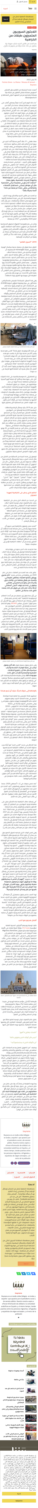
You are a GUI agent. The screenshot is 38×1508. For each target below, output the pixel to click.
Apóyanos (19, 1501)
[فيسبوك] (33, 1273)
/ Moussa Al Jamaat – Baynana (28, 83)
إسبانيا (31, 1172)
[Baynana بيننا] (30, 8)
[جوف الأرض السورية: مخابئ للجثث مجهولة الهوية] (30, 1427)
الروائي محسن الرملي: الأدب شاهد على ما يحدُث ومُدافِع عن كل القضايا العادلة (13, 1436)
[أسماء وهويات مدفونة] (30, 1373)
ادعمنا (26, 1263)
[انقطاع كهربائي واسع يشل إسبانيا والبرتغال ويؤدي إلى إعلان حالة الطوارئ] (30, 1409)
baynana (34, 49)
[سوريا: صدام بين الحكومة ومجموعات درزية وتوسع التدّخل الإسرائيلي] (30, 1399)
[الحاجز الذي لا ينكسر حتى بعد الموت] (30, 1391)
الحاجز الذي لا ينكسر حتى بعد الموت (14, 1389)
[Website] (12, 1163)
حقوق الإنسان (28, 1176)
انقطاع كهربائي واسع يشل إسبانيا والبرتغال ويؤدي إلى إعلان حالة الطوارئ (13, 1409)
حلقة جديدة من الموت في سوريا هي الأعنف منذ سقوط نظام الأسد (13, 1418)
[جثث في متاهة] (30, 1382)
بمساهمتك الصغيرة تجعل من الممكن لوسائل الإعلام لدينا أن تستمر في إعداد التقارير (19, 19)
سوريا (16, 1176)
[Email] (15, 1163)
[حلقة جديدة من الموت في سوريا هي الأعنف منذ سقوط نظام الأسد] (30, 1418)
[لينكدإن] (23, 1273)
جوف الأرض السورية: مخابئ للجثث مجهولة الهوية (15, 1426)
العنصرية (21, 1172)
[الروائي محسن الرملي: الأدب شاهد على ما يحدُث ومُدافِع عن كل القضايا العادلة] (30, 1436)
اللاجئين (10, 1172)
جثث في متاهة (19, 1379)
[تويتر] (28, 1273)
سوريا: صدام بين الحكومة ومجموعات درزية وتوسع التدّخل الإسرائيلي (13, 1400)
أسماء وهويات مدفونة (16, 1370)
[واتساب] (18, 1273)
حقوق (34, 27)
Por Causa (26, 928)
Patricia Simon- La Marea (11, 82)
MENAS (14, 603)
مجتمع (29, 27)
